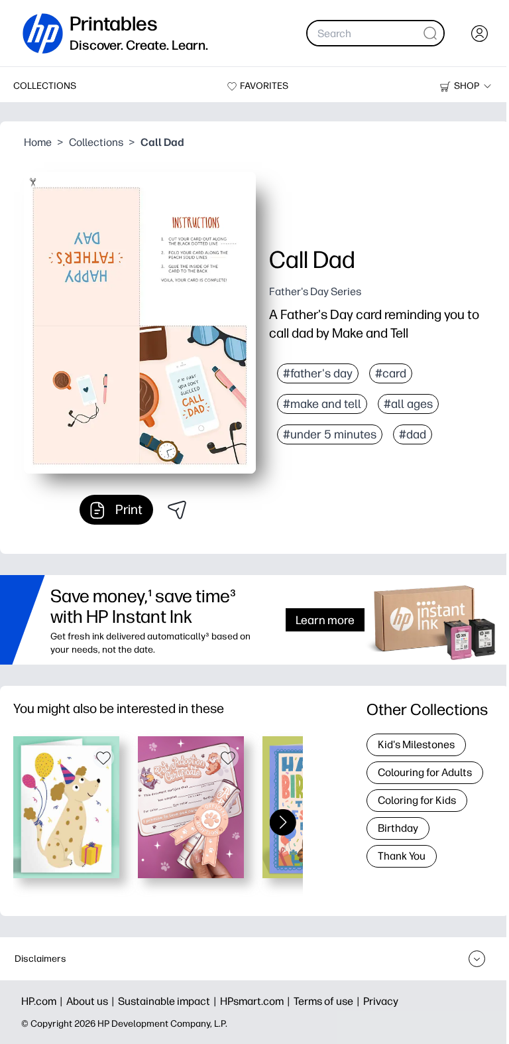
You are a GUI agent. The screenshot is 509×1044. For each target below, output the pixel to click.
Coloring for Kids (417, 800)
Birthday (398, 828)
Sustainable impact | (169, 1001)
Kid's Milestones (416, 744)
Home (38, 142)
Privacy (380, 1001)
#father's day (318, 373)
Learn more (325, 620)
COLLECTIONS (44, 86)
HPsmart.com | (257, 1001)
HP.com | (43, 1001)
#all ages (408, 404)
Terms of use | (328, 1001)
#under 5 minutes (329, 434)
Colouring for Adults (425, 772)
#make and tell (322, 404)
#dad (412, 434)
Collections (96, 142)
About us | (92, 1001)
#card (390, 373)
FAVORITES (264, 86)
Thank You (401, 856)
